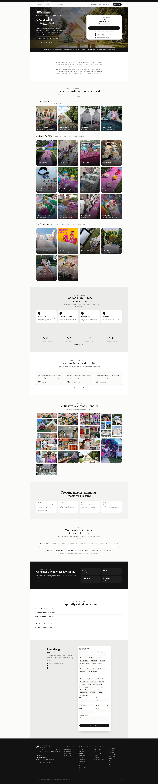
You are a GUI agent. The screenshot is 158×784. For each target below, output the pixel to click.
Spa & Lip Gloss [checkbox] (102, 654)
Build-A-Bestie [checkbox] (91, 657)
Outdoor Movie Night (98, 753)
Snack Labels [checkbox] (101, 681)
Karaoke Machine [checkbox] (102, 689)
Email (96, 697)
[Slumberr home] (39, 4)
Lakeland (43, 779)
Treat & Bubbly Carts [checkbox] (102, 668)
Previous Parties (112, 756)
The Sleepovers (43, 101)
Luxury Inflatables (97, 749)
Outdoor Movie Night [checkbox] (91, 668)
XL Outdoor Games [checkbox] (84, 695)
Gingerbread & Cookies (83, 767)
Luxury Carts (96, 755)
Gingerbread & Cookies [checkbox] (96, 663)
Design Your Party (53, 38)
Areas (54, 4)
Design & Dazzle (82, 771)
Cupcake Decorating (83, 759)
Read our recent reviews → (79, 344)
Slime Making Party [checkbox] (92, 654)
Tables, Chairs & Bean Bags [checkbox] (93, 671)
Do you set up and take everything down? (46, 616)
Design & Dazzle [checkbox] (92, 665)
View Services (117, 4)
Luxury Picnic (96, 757)
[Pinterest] (49, 762)
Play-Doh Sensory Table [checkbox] (84, 663)
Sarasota (63, 779)
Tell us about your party (83, 715)
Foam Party (96, 751)
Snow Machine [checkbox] (92, 692)
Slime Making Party (83, 749)
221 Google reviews (47, 1)
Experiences (47, 4)
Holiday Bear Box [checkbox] (83, 689)
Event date (97, 703)
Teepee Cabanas (67, 755)
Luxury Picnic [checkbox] (82, 671)
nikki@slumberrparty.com (41, 757)
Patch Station (81, 757)
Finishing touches (82, 676)
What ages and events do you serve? (44, 627)
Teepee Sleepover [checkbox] (83, 652)
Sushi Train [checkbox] (100, 692)
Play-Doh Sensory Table (83, 765)
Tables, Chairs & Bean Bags (99, 759)
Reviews (110, 758)
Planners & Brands (46, 12)
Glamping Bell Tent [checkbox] (93, 652)
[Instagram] (37, 762)
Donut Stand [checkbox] (99, 684)
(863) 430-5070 (118, 1)
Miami (67, 779)
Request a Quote (94, 725)
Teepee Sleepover (67, 749)
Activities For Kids (45, 136)
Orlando (54, 779)
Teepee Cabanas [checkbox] (83, 654)
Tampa (52, 779)
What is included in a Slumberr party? (45, 612)
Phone (80, 703)
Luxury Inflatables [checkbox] (101, 665)
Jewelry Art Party (82, 761)
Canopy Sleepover (67, 753)
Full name (81, 697)
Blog (110, 760)
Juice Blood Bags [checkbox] (92, 689)
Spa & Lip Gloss (82, 751)
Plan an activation (42, 581)
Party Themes (111, 752)
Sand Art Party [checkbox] (102, 660)
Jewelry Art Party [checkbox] (94, 660)
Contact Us (111, 764)
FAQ (110, 762)
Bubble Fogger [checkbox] (92, 678)
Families (39, 12)
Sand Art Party (82, 763)
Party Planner (111, 750)
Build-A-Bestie (82, 755)
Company (60, 4)
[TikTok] (43, 762)
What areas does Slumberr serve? (44, 609)
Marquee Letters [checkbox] (83, 678)
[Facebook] (40, 762)
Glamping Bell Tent (67, 751)
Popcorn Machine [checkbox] (83, 692)
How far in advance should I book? (44, 620)
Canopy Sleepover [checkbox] (102, 652)
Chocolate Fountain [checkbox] (84, 681)
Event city (97, 708)
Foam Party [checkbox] (82, 668)
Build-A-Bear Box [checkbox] (100, 678)
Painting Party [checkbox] (83, 657)
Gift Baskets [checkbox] (82, 684)
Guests (80, 708)
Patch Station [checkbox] (99, 657)
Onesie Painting (82, 769)
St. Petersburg (59, 779)
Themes (99, 4)
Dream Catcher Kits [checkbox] (91, 684)
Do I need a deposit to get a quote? (44, 623)
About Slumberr (112, 748)
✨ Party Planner (92, 4)
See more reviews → (79, 387)
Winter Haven (47, 779)
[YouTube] (46, 762)
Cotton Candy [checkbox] (93, 681)
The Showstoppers (45, 224)
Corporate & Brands (113, 754)
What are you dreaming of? (84, 649)
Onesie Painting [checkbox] (83, 665)
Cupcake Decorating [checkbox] (84, 660)
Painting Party (81, 753)
